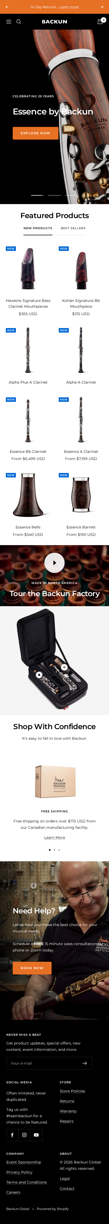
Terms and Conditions (26, 1188)
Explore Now (36, 139)
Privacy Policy (19, 1178)
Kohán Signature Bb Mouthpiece (81, 309)
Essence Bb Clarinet (28, 457)
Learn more (55, 13)
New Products (38, 234)
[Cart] (100, 27)
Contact (67, 1194)
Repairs (67, 1127)
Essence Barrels (81, 533)
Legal (65, 1184)
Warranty (68, 1117)
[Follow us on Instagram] (24, 1141)
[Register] (85, 1069)
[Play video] (54, 568)
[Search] (18, 27)
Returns (67, 1107)
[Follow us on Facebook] (12, 1141)
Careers (13, 1198)
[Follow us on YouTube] (36, 1141)
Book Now (32, 974)
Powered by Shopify (53, 1215)
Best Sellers (73, 234)
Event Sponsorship (23, 1168)
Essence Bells (28, 533)
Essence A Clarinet (81, 457)
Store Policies (72, 1096)
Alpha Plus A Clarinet (28, 388)
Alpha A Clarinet (81, 388)
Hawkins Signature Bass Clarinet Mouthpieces (28, 309)
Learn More (54, 843)
